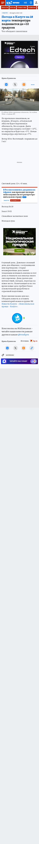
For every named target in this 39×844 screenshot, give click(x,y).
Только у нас (22, 7)
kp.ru (35, 341)
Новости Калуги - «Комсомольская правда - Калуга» (18, 305)
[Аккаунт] (36, 2)
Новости (5, 7)
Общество (5, 12)
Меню (2, 2)
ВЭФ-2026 (12, 7)
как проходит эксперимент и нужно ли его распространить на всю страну (19, 193)
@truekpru (23, 334)
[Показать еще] (32, 84)
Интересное (10, 355)
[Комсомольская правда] (12, 2)
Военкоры (32, 7)
